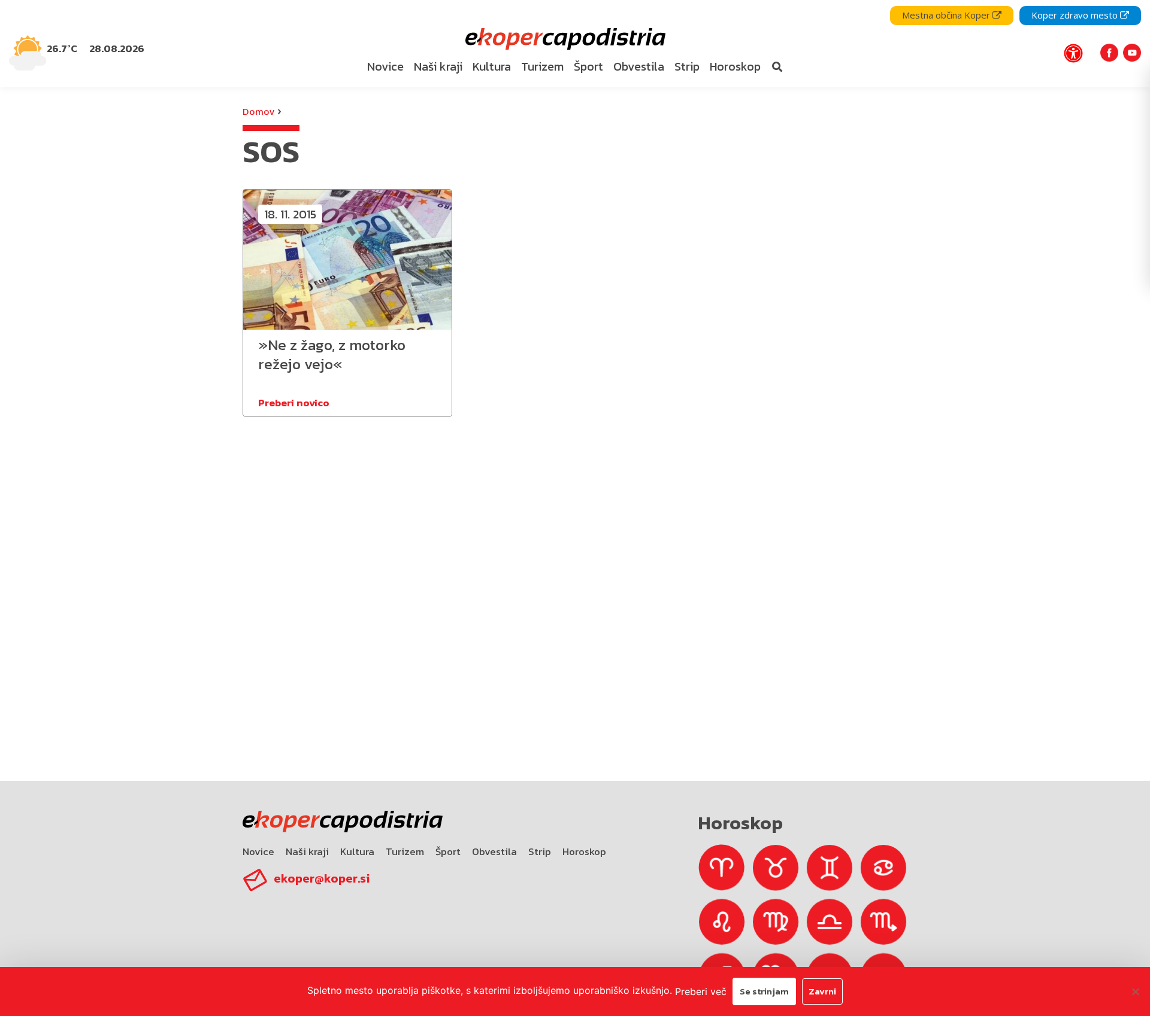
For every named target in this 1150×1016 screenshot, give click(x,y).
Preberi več (701, 991)
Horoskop (584, 851)
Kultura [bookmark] (492, 66)
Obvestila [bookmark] (638, 66)
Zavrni (822, 991)
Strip (539, 851)
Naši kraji (307, 851)
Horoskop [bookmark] (735, 66)
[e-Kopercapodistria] (563, 39)
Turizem (405, 851)
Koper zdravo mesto (1075, 15)
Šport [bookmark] (588, 66)
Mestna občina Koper (947, 15)
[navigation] (575, 43)
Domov (258, 111)
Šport (448, 851)
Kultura (357, 851)
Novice (258, 851)
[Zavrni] (1135, 991)
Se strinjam (764, 991)
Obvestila (494, 851)
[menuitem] (385, 67)
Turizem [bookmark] (542, 66)
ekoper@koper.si (322, 878)
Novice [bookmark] (385, 66)
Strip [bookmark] (687, 66)
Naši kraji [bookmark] (438, 66)
